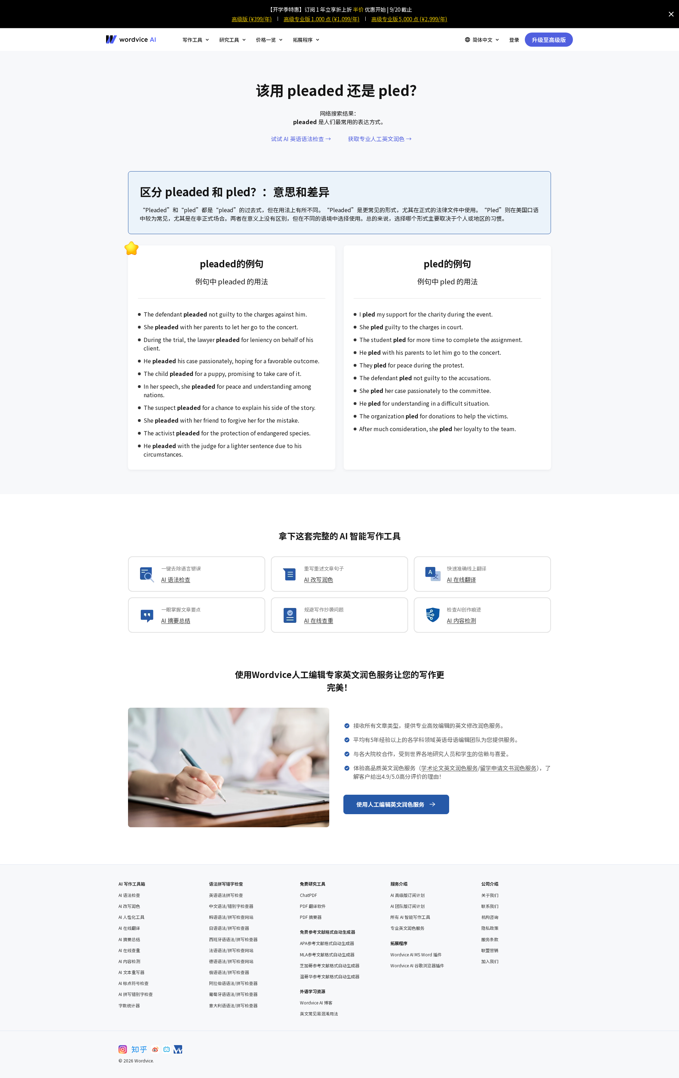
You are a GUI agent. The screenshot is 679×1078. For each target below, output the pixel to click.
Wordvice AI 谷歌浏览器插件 (417, 965)
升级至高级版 (549, 39)
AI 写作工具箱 (131, 884)
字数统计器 (129, 1005)
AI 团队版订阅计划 (407, 906)
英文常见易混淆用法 (319, 1013)
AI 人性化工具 (131, 917)
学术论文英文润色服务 (449, 768)
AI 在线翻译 (461, 579)
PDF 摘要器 (310, 917)
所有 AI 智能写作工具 (410, 917)
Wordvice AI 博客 (316, 1002)
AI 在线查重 (318, 620)
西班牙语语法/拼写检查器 (233, 939)
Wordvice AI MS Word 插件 (416, 954)
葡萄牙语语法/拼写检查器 (233, 994)
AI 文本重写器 (131, 972)
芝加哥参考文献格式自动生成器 (329, 965)
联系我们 (489, 906)
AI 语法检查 (175, 579)
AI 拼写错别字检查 (135, 994)
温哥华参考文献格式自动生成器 (329, 976)
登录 (514, 39)
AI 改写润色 (318, 579)
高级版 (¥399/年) (252, 19)
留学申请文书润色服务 (508, 768)
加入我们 (489, 961)
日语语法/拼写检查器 (229, 928)
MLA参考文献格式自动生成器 (327, 954)
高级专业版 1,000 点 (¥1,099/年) (322, 19)
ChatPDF (308, 895)
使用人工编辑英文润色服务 (390, 804)
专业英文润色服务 (407, 928)
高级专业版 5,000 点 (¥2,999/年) (409, 19)
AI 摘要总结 (175, 620)
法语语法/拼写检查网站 (231, 950)
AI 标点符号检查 (133, 983)
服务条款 (489, 939)
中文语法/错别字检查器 (231, 906)
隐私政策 (489, 928)
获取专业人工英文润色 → (380, 138)
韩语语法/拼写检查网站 (231, 917)
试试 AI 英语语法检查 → (301, 138)
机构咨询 (489, 917)
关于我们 (489, 895)
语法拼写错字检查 (226, 884)
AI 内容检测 (461, 620)
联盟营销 (489, 950)
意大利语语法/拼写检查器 (233, 1005)
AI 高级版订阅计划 (407, 895)
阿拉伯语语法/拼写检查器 (233, 983)
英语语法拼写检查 (226, 895)
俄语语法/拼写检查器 (229, 972)
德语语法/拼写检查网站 (231, 961)
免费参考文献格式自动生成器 (327, 932)
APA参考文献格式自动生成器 (327, 943)
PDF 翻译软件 (313, 906)
